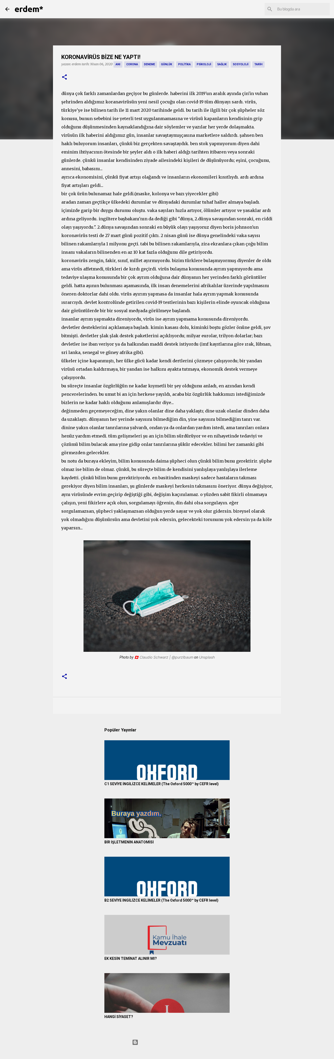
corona (132, 64)
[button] (64, 77)
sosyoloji (240, 64)
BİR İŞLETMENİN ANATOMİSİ (129, 842)
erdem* (29, 9)
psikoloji (204, 64)
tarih (258, 64)
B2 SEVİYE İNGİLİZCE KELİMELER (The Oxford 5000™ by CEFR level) (161, 900)
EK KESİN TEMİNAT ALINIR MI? (130, 958)
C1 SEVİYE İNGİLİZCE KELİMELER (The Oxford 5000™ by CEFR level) (161, 784)
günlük (166, 64)
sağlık (222, 64)
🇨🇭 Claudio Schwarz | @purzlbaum (163, 657)
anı (118, 64)
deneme (149, 64)
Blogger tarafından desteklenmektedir (170, 1042)
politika (184, 64)
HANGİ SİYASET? (118, 1017)
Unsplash (207, 657)
